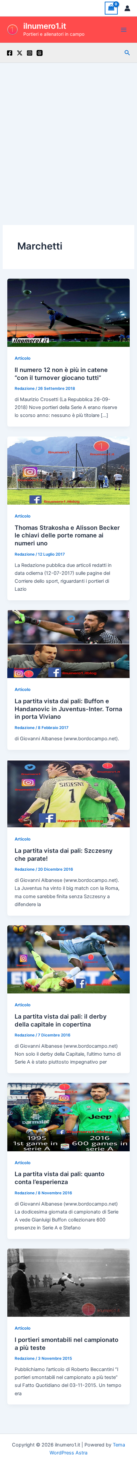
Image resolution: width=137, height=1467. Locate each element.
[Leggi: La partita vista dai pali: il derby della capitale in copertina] (68, 959)
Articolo (23, 358)
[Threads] (40, 53)
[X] (20, 53)
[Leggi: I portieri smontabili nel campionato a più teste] (68, 1282)
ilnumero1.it (44, 26)
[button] (127, 53)
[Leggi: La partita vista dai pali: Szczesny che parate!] (68, 793)
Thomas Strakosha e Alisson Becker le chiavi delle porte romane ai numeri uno (67, 535)
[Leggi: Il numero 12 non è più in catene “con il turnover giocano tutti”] (68, 312)
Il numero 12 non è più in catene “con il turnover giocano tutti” (61, 373)
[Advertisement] (68, 134)
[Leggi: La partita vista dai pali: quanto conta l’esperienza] (68, 1117)
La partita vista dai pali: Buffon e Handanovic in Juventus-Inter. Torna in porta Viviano (68, 708)
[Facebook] (10, 53)
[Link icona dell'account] (127, 8)
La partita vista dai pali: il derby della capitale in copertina (61, 1020)
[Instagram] (30, 53)
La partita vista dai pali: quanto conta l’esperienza (59, 1177)
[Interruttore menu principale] (123, 29)
